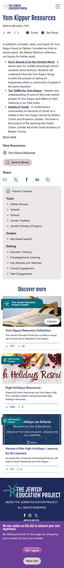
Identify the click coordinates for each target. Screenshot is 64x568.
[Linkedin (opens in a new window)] (37, 179)
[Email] (5, 180)
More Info (32, 561)
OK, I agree (32, 550)
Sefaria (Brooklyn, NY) (16, 25)
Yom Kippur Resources (21, 152)
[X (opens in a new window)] (16, 180)
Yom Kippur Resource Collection (28, 330)
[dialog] (32, 544)
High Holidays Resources (23, 387)
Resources (31, 520)
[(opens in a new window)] (25, 515)
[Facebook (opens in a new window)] (27, 180)
